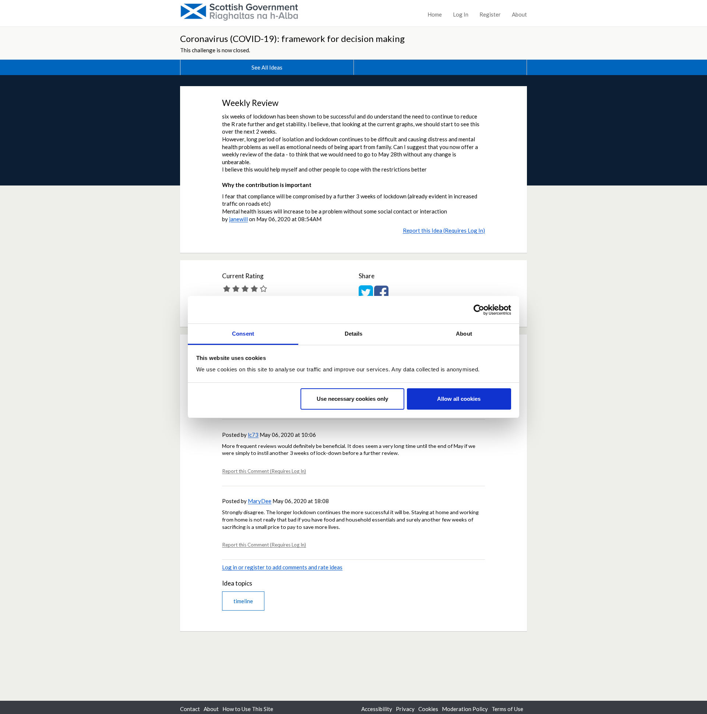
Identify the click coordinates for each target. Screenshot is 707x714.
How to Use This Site (247, 709)
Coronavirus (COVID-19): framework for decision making (292, 38)
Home (435, 14)
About (519, 14)
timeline (243, 601)
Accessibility (376, 709)
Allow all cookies (459, 399)
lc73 (253, 434)
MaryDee (259, 501)
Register (490, 14)
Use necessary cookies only (352, 399)
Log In (460, 14)
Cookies (428, 709)
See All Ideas (267, 67)
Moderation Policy (465, 709)
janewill (238, 219)
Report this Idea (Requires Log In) (444, 230)
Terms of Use (507, 709)
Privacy (405, 709)
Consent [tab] (243, 334)
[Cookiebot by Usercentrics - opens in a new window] (479, 309)
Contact (190, 709)
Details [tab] (354, 334)
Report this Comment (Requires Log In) (264, 471)
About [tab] (464, 334)
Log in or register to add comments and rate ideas (282, 567)
